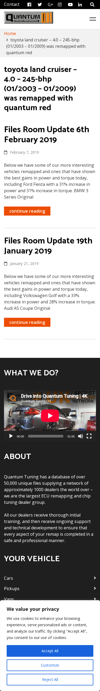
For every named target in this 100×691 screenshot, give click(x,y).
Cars (8, 578)
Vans (9, 599)
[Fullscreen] (89, 436)
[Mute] (80, 436)
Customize (50, 665)
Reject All (50, 679)
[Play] (11, 436)
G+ (50, 4)
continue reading (27, 211)
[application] (50, 415)
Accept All (50, 650)
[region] (50, 645)
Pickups (11, 588)
